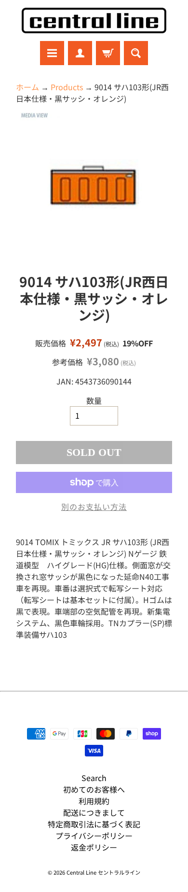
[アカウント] (80, 53)
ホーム (27, 87)
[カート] (108, 53)
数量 (94, 400)
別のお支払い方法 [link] (94, 506)
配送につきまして (94, 812)
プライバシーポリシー (94, 835)
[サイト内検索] (136, 53)
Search (94, 777)
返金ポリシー (94, 847)
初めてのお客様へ (94, 789)
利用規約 (94, 801)
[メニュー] (52, 53)
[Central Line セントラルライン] (94, 20)
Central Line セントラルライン (103, 872)
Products (67, 87)
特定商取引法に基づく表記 (94, 824)
